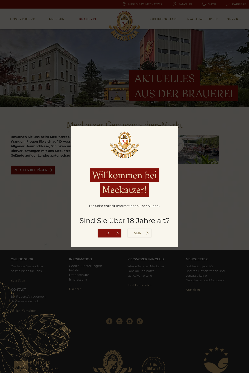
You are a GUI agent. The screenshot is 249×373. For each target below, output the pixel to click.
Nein (137, 233)
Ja (107, 233)
